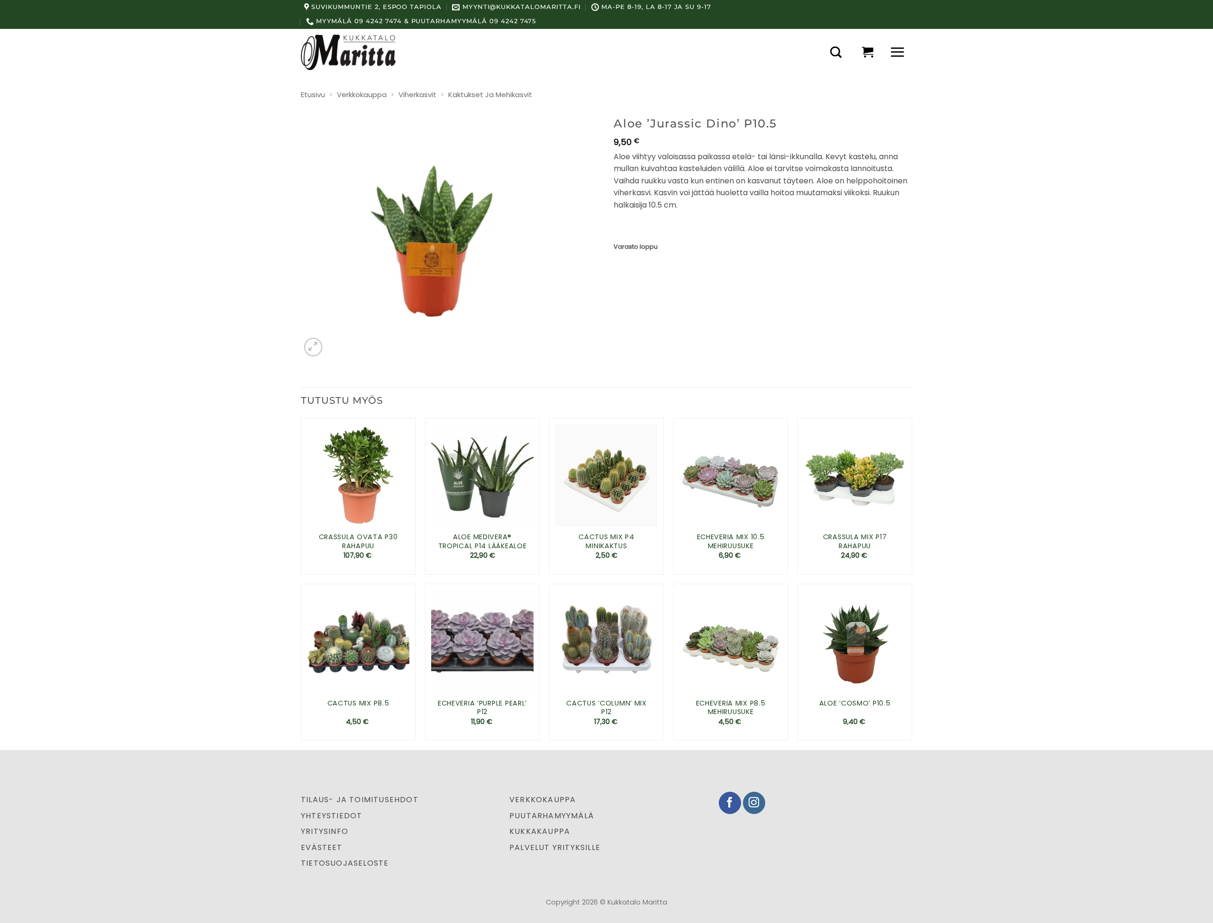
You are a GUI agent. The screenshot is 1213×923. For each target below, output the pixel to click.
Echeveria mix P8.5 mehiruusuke (731, 707)
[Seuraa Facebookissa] (730, 803)
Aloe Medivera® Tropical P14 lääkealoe (482, 541)
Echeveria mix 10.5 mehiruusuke (731, 541)
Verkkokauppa (362, 95)
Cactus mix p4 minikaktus (606, 541)
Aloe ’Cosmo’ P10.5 (855, 703)
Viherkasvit (417, 95)
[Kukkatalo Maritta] (348, 52)
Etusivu (313, 95)
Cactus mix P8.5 (358, 703)
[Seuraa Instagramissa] (754, 803)
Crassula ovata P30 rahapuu (358, 541)
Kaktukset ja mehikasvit (490, 95)
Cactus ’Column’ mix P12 (606, 707)
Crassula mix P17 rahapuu (855, 541)
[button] (836, 52)
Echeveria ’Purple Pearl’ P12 (482, 707)
